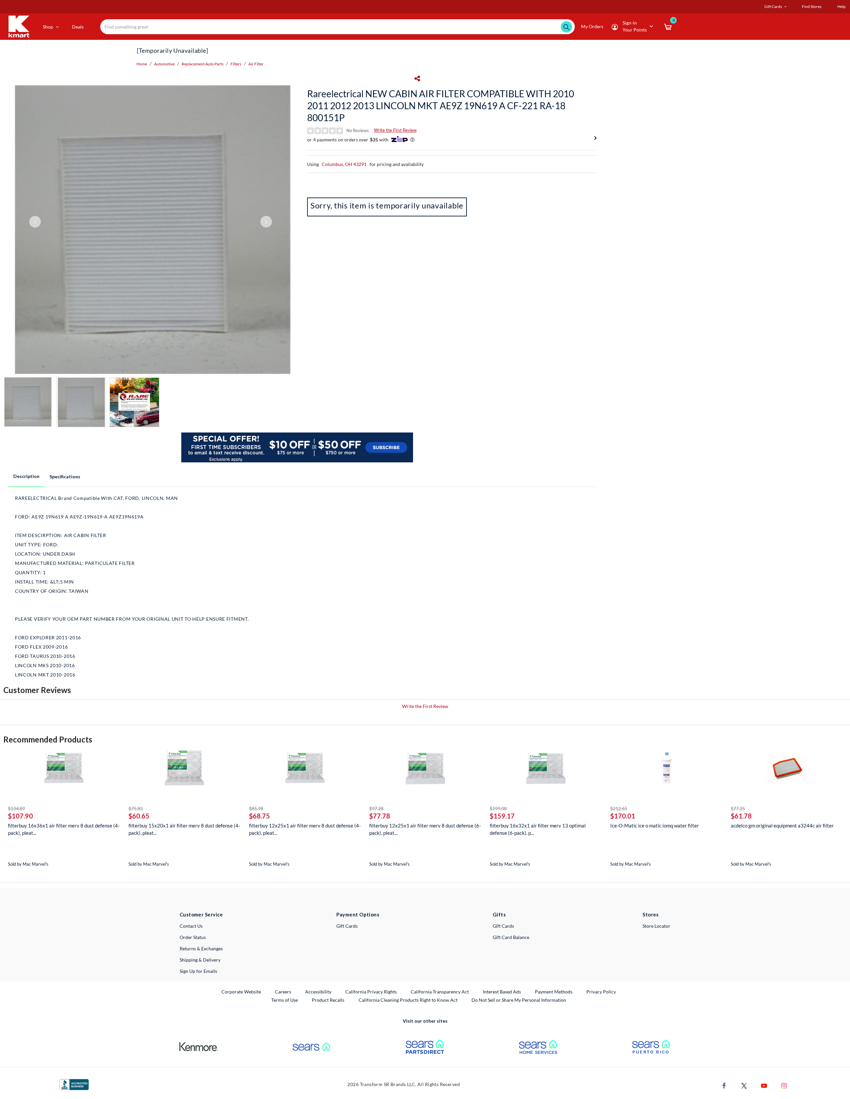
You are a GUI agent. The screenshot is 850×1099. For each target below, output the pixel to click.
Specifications (64, 476)
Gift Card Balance (511, 937)
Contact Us (191, 926)
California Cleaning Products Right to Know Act (408, 1000)
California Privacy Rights (371, 991)
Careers (283, 991)
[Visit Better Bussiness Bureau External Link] (74, 1084)
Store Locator (656, 926)
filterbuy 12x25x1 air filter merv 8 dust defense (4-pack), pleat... (305, 829)
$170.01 (622, 816)
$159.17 (502, 816)
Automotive (164, 63)
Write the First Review (395, 130)
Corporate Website (241, 991)
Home (141, 63)
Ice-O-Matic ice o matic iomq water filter (654, 825)
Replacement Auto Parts (202, 63)
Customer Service (201, 914)
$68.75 (259, 816)
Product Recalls (328, 1000)
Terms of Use (284, 1000)
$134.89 (16, 808)
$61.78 (741, 816)
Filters (235, 63)
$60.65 (138, 816)
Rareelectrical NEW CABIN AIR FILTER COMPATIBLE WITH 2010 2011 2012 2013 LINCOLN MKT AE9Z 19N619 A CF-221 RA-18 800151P (440, 105)
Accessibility (318, 991)
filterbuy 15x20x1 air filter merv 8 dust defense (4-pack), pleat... (184, 829)
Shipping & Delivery (200, 960)
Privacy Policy (601, 991)
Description (26, 476)
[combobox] (337, 26)
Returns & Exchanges (201, 948)
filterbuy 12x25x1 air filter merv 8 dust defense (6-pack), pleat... (425, 829)
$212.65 (618, 808)
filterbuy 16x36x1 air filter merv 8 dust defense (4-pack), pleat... (64, 829)
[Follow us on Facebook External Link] (724, 1085)
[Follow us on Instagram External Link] (784, 1085)
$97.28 (376, 808)
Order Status (193, 937)
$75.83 (135, 808)
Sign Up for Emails (198, 971)
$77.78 (379, 816)
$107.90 (20, 816)
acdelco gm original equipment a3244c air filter (782, 825)
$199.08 (498, 808)
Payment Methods (553, 991)
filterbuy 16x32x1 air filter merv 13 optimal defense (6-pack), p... (538, 829)
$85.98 (256, 808)
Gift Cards (347, 926)
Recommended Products (47, 739)
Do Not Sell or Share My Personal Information (518, 1000)
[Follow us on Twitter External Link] (744, 1085)
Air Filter (256, 63)
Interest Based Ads (502, 991)
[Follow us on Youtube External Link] (764, 1085)
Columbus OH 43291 (344, 164)
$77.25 (738, 808)
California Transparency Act (440, 991)
